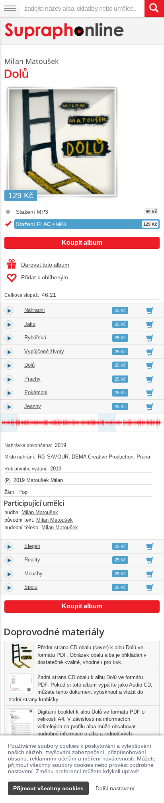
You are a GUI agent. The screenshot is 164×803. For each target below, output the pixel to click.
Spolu (30, 587)
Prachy (32, 379)
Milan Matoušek (31, 61)
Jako (29, 324)
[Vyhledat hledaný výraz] (154, 8)
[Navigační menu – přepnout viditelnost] (10, 8)
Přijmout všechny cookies (48, 788)
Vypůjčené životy (44, 351)
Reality (32, 560)
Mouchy (33, 574)
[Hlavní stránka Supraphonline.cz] (64, 31)
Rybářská (35, 338)
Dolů (29, 365)
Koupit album (82, 242)
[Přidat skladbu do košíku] (150, 310)
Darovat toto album (45, 264)
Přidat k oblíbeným (44, 277)
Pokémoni (35, 392)
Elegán (32, 546)
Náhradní (34, 310)
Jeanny (32, 406)
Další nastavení (115, 788)
